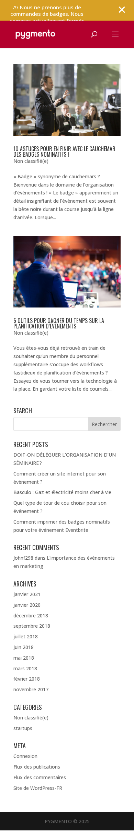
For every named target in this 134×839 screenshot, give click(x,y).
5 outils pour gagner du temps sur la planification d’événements (58, 323)
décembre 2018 (30, 615)
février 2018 (26, 678)
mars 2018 (25, 668)
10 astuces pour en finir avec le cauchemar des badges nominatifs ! (64, 151)
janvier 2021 (27, 594)
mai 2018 (23, 658)
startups (22, 728)
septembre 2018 (31, 626)
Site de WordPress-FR (37, 788)
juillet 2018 (25, 636)
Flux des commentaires (39, 777)
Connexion (25, 756)
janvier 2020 (27, 605)
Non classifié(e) (30, 161)
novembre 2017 (30, 689)
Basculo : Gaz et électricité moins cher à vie (62, 492)
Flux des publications (36, 766)
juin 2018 (23, 647)
